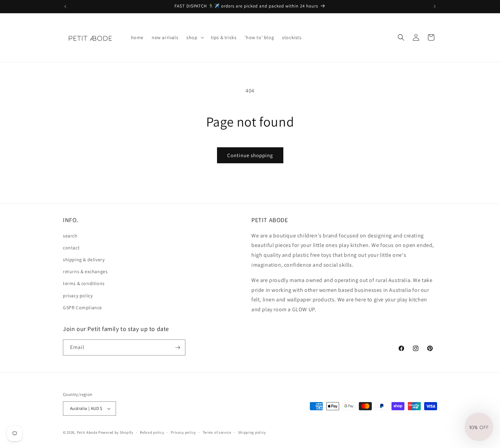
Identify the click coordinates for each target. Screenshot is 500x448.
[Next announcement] (434, 6)
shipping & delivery (83, 259)
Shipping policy (252, 432)
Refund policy (152, 432)
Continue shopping (250, 155)
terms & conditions (84, 283)
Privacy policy (183, 432)
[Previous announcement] (65, 6)
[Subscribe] (177, 347)
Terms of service (217, 432)
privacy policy (78, 296)
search (70, 236)
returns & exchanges (85, 271)
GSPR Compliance (82, 307)
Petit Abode (87, 432)
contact (71, 248)
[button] (194, 37)
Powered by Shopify (115, 432)
